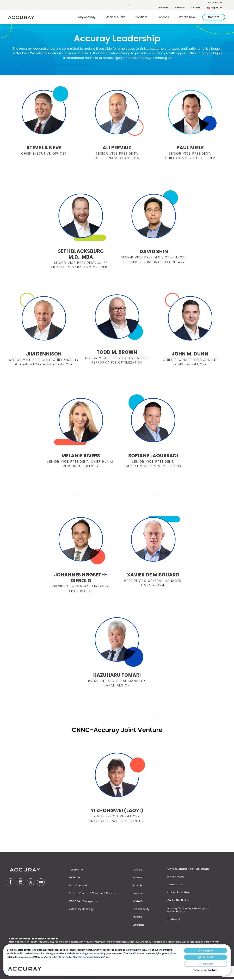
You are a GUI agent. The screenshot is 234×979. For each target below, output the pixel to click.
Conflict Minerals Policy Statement (188, 868)
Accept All (208, 950)
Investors (163, 7)
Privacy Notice (175, 876)
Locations (138, 924)
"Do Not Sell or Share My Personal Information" (81, 956)
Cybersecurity (141, 909)
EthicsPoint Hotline (178, 892)
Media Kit (138, 901)
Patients (179, 7)
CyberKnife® (76, 869)
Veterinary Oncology (81, 909)
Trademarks (174, 919)
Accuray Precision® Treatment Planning (92, 893)
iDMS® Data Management (84, 901)
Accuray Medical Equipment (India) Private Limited (188, 909)
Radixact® (75, 877)
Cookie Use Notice (178, 900)
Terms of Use (175, 884)
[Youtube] (41, 882)
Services (138, 877)
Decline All (208, 957)
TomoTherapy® (78, 885)
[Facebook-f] (10, 882)
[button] (129, 5)
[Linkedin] (20, 882)
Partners (138, 917)
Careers (195, 7)
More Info (208, 963)
